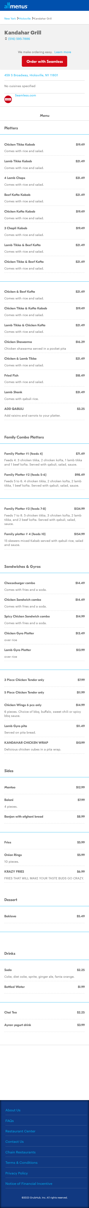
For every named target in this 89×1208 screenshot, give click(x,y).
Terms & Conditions (21, 1162)
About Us (13, 1110)
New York (10, 18)
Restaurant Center (20, 1131)
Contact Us (14, 1141)
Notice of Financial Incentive (28, 1183)
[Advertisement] (44, 1072)
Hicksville (25, 18)
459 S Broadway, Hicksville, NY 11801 (31, 75)
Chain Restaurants (20, 1152)
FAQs (9, 1120)
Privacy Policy (16, 1173)
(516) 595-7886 (19, 38)
